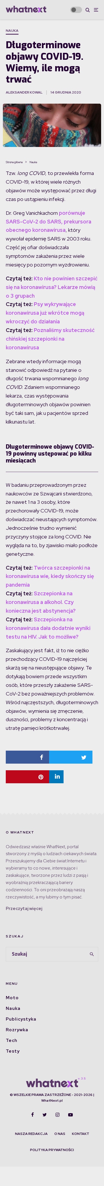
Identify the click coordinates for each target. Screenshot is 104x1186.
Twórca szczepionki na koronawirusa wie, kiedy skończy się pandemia (50, 576)
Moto (12, 998)
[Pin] (27, 776)
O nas (59, 1133)
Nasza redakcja (31, 1133)
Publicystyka (21, 1019)
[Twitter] (44, 1114)
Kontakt (80, 1133)
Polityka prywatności (52, 1150)
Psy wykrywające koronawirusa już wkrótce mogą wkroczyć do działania (45, 313)
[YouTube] (70, 1114)
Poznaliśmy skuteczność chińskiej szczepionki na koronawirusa (50, 339)
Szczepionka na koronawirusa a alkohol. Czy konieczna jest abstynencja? (41, 602)
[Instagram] (57, 1114)
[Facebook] (32, 1114)
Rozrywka (17, 1030)
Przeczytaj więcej (24, 908)
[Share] (27, 757)
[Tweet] (70, 757)
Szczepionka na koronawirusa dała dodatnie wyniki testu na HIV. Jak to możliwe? (48, 628)
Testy (13, 1051)
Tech (11, 1040)
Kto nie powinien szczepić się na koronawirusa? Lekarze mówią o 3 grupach (51, 287)
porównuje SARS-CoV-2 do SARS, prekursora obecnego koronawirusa (48, 222)
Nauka (12, 30)
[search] (92, 954)
